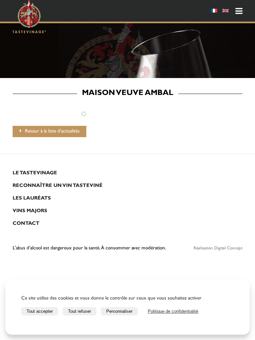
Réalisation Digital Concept (218, 248)
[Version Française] (214, 11)
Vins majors (30, 211)
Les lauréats (32, 198)
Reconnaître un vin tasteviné (58, 186)
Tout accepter (40, 311)
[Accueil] (29, 18)
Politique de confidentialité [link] (173, 311)
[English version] (225, 11)
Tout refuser (79, 311)
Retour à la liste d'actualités (50, 131)
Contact (26, 223)
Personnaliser (119, 311)
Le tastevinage (35, 173)
